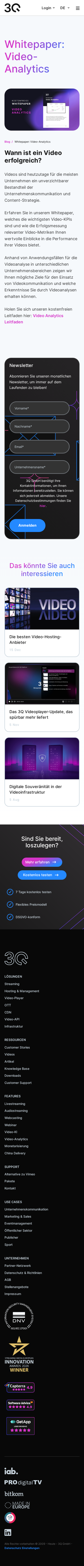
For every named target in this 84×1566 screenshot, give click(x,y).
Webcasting (13, 1118)
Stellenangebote (16, 1287)
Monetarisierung (16, 1146)
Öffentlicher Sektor (18, 1230)
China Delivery (15, 1153)
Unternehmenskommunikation (26, 1209)
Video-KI (10, 1132)
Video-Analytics (16, 1139)
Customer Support (18, 1083)
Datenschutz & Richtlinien (23, 1273)
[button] (48, 8)
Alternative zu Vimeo (19, 1174)
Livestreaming (14, 1104)
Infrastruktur (13, 1026)
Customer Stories (17, 1047)
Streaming (11, 984)
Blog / (8, 141)
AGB (7, 1280)
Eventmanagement (18, 1223)
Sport (8, 1244)
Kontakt (10, 1188)
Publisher (11, 1237)
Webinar (10, 1125)
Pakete (9, 1181)
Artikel (9, 1061)
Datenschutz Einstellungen (21, 1548)
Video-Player (14, 998)
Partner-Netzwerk (17, 1265)
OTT (7, 1005)
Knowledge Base (16, 1068)
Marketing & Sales (17, 1216)
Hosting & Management (21, 991)
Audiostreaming (16, 1111)
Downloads (12, 1075)
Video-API (11, 1019)
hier (43, 506)
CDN (7, 1012)
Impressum (12, 1294)
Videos (9, 1054)
